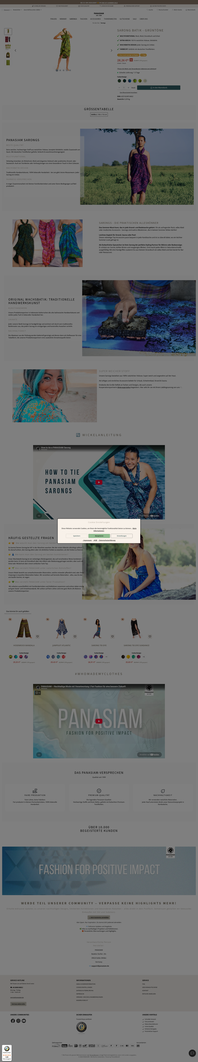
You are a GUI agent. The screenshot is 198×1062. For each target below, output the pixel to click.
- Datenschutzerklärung (106, 540)
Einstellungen (122, 536)
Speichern (76, 536)
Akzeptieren (99, 536)
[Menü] (10, 1046)
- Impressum (87, 540)
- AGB (95, 540)
